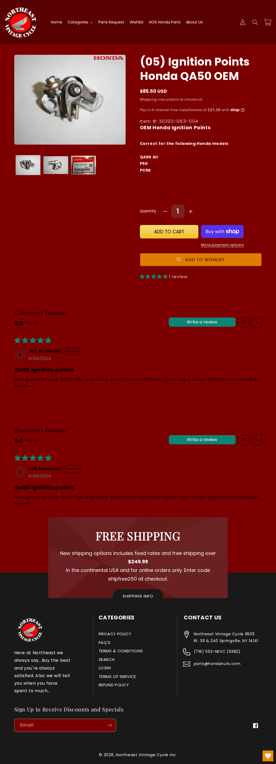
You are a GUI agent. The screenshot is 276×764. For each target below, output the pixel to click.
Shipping (148, 99)
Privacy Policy (115, 634)
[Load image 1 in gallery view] (28, 165)
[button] (255, 22)
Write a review (202, 322)
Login (105, 668)
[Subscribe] (109, 725)
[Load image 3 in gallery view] (83, 165)
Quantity (149, 211)
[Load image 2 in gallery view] (55, 165)
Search (107, 659)
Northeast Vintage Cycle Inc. (146, 755)
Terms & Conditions (121, 651)
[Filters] (243, 322)
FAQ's (105, 642)
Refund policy (114, 685)
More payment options (222, 245)
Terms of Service (117, 676)
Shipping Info (138, 596)
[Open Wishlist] (268, 756)
